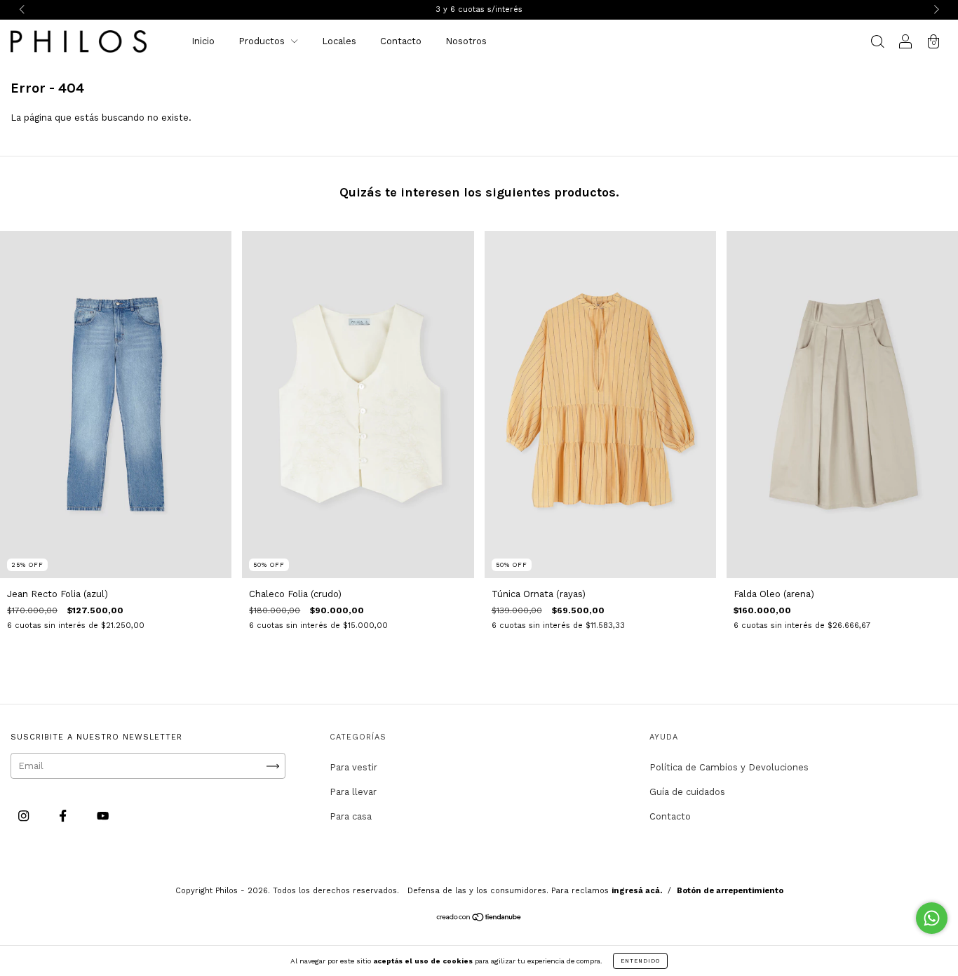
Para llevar (353, 792)
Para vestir (353, 767)
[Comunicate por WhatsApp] (931, 918)
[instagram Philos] (25, 815)
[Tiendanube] (479, 919)
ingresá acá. (637, 890)
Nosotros (466, 41)
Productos (263, 41)
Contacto (400, 41)
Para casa (351, 816)
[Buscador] (877, 43)
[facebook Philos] (64, 815)
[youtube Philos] (103, 815)
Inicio (203, 41)
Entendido (640, 961)
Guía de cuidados (687, 792)
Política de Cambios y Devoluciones (729, 767)
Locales (339, 41)
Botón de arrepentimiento (730, 890)
